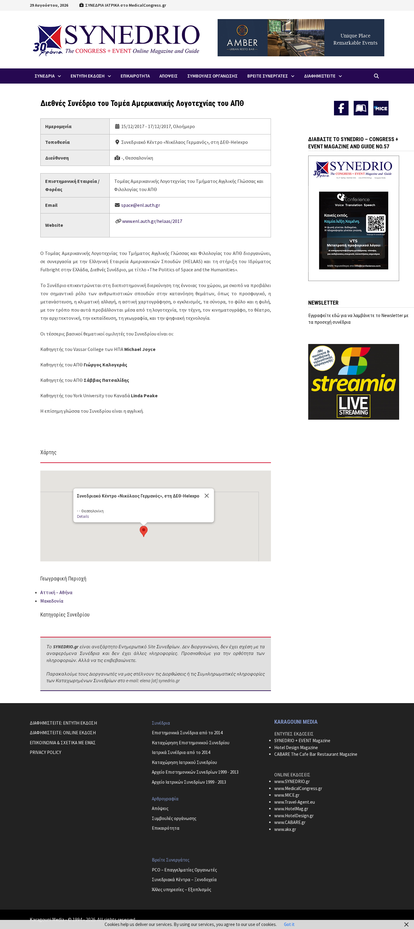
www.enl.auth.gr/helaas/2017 (152, 221)
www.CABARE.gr (289, 822)
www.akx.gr (285, 829)
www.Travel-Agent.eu (294, 802)
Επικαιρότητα (165, 828)
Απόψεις (160, 808)
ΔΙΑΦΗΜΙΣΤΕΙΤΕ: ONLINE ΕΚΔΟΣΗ (63, 733)
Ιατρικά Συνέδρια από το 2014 (181, 752)
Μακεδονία (51, 601)
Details (83, 516)
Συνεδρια (45, 76)
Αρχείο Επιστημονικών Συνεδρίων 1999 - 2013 (195, 772)
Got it (289, 924)
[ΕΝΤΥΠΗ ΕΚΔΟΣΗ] (361, 108)
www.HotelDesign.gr (294, 815)
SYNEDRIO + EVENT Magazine (302, 740)
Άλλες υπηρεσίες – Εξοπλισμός (181, 889)
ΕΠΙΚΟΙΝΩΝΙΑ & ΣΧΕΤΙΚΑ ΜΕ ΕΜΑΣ (63, 743)
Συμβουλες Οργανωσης (212, 76)
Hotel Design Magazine (296, 747)
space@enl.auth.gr (140, 205)
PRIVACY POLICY (45, 752)
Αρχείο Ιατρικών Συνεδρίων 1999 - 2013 (189, 782)
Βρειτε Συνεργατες (267, 76)
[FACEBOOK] (341, 108)
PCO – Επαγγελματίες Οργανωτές (184, 870)
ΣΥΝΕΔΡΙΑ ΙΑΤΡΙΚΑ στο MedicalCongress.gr (125, 5)
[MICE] (381, 108)
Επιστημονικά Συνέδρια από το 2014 (187, 733)
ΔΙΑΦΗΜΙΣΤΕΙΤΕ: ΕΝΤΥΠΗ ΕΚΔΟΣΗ (63, 723)
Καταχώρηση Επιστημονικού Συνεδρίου (190, 743)
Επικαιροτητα (135, 76)
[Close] (206, 495)
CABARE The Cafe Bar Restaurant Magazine (315, 754)
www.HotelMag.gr (291, 809)
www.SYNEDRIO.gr (292, 781)
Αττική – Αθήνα (56, 592)
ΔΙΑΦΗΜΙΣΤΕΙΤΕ (320, 76)
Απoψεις (168, 76)
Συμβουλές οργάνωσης (174, 818)
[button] (144, 531)
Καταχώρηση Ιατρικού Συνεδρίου (184, 762)
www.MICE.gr (286, 795)
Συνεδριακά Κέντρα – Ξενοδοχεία (184, 879)
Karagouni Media (47, 919)
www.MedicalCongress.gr (298, 788)
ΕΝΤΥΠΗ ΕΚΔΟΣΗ (88, 76)
